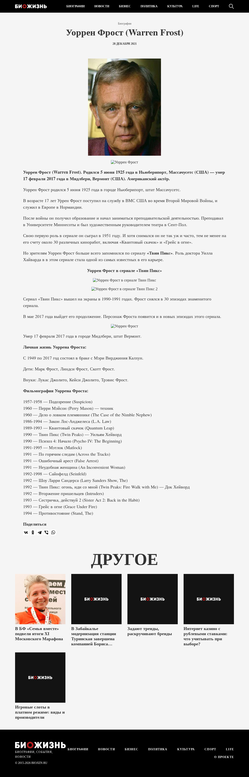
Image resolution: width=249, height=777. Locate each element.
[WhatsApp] (53, 532)
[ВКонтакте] (26, 532)
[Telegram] (40, 532)
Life (195, 6)
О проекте (223, 757)
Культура (175, 6)
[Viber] (46, 532)
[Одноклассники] (33, 532)
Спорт (214, 6)
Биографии (75, 6)
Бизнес (125, 6)
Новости (101, 6)
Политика (149, 6)
